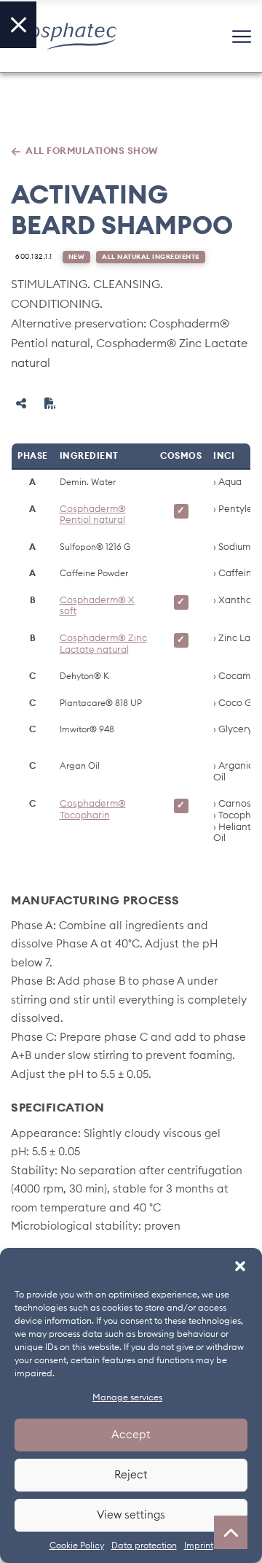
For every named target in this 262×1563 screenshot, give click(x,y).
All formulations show (92, 151)
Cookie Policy (76, 1545)
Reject (131, 1475)
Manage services (127, 1397)
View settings (131, 1515)
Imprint (198, 1545)
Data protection (144, 1545)
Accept (131, 1435)
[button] (240, 1266)
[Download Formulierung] (50, 403)
